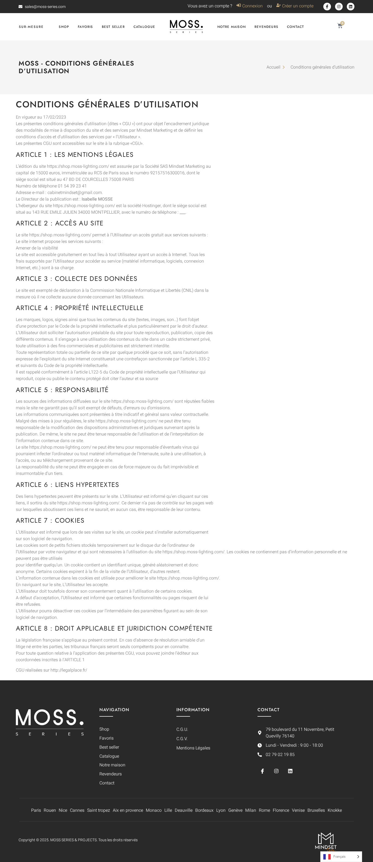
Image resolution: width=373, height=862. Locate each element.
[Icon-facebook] (327, 6)
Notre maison (231, 26)
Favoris (85, 26)
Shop (64, 26)
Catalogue (144, 26)
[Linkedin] (350, 6)
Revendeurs (266, 26)
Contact (295, 26)
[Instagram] (339, 6)
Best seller (113, 26)
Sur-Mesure (31, 26)
